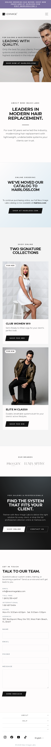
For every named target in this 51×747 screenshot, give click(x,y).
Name (5, 629)
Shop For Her (17, 338)
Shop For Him (17, 424)
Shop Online (14, 529)
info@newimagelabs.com (13, 591)
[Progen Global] (14, 464)
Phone (6, 654)
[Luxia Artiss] (34, 464)
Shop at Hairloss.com (25, 211)
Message (7, 666)
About (24, 715)
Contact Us (37, 529)
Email (5, 642)
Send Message (14, 694)
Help (25, 721)
